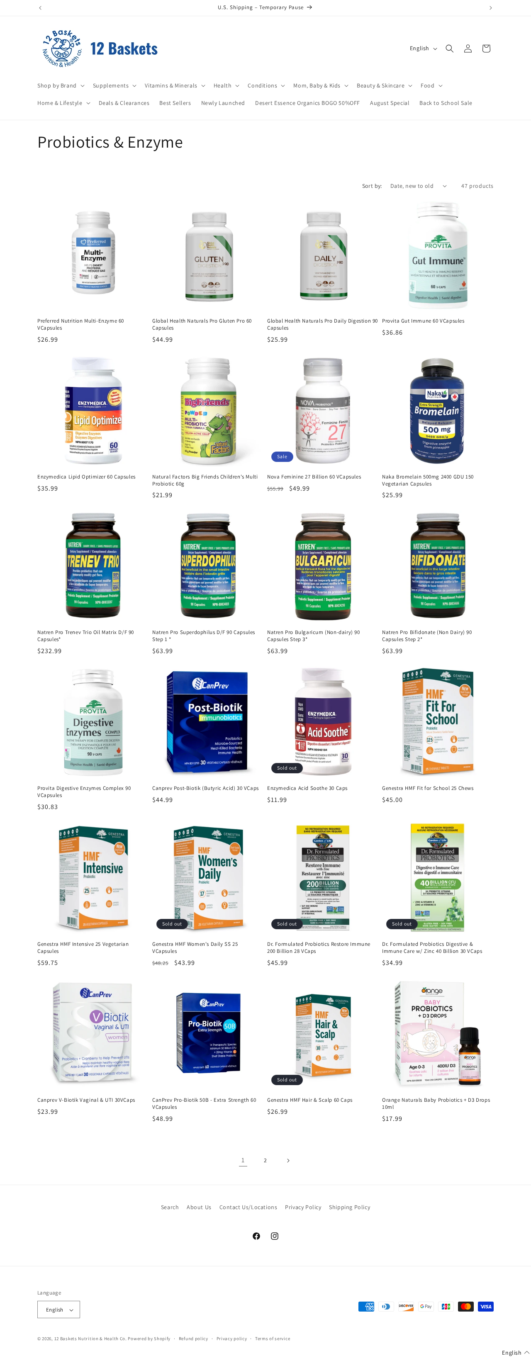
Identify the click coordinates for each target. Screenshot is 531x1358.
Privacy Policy (303, 1207)
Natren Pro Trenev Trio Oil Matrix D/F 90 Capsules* (85, 636)
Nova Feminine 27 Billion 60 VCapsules (314, 477)
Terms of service (272, 1338)
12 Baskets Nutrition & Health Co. (90, 1339)
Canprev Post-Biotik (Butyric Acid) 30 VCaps (205, 788)
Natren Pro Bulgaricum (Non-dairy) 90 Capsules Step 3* (313, 636)
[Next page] (288, 1161)
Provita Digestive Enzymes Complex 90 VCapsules (84, 792)
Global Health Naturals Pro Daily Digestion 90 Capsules (322, 324)
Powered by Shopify (149, 1339)
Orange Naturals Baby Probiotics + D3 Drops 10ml (436, 1103)
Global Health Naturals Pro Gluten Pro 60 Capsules (202, 324)
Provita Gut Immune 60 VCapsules (423, 321)
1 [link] (243, 1160)
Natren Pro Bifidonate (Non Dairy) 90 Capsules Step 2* (427, 636)
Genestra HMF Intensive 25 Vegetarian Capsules (83, 948)
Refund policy (193, 1338)
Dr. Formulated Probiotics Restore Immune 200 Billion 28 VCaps (318, 948)
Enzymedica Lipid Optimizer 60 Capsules (86, 477)
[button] (60, 85)
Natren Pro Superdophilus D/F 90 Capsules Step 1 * (203, 636)
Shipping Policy (349, 1207)
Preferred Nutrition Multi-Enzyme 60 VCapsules (80, 324)
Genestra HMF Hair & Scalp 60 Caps (310, 1100)
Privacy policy (232, 1338)
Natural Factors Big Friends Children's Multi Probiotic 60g (205, 480)
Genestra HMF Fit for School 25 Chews (428, 788)
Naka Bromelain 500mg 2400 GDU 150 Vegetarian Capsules (428, 480)
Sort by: (372, 185)
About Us (199, 1207)
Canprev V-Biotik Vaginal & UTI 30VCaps (86, 1100)
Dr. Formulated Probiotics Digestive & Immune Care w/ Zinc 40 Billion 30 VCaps (432, 948)
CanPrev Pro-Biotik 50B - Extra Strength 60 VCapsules (204, 1103)
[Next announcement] (491, 8)
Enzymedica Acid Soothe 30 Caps (307, 788)
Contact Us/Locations (248, 1207)
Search (170, 1207)
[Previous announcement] (40, 8)
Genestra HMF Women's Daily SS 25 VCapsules (195, 948)
